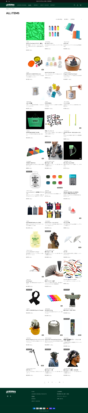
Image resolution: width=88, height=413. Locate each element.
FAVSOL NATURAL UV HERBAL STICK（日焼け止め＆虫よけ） (71, 192)
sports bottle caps (50, 72)
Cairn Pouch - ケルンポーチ (51, 222)
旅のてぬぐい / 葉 (50, 251)
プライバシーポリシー (62, 396)
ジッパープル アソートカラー (70, 279)
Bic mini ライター (49, 42)
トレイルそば (67, 102)
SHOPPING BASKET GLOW (32, 132)
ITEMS (33, 396)
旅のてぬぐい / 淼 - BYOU (69, 309)
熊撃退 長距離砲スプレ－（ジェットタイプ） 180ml (72, 339)
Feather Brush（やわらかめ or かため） (72, 132)
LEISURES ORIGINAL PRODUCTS (39, 394)
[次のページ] (63, 382)
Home (7, 8)
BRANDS (33, 398)
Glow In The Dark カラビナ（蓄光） (34, 42)
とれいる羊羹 (29, 102)
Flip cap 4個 (67, 222)
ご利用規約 (59, 391)
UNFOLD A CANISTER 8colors (33, 73)
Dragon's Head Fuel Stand (70, 73)
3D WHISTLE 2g (49, 309)
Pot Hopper (29, 280)
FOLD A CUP (48, 191)
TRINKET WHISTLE (30, 162)
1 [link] (44, 382)
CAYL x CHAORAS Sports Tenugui (34, 309)
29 (59, 382)
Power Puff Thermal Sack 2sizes (53, 339)
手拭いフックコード (49, 131)
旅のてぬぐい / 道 (50, 162)
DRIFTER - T (31, 369)
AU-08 (66, 251)
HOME (33, 391)
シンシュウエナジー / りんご (32, 251)
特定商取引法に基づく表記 (63, 394)
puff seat (66, 42)
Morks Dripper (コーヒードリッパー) (35, 339)
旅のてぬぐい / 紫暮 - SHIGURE (71, 369)
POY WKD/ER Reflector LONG (33, 222)
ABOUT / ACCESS (36, 401)
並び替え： (66, 19)
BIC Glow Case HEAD (69, 162)
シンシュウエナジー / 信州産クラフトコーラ (35, 192)
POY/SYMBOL (48, 102)
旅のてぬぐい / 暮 (50, 369)
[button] (30, 5)
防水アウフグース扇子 (50, 280)
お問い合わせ (60, 398)
